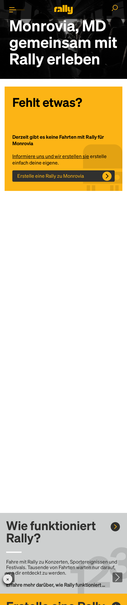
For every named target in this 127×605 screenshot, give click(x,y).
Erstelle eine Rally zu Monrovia (50, 176)
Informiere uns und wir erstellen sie (50, 156)
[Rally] (63, 9)
